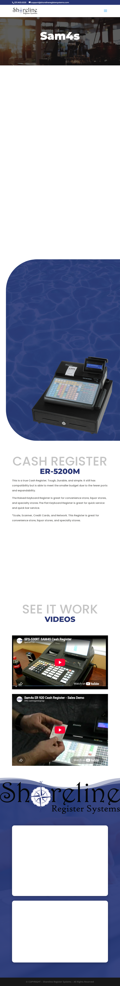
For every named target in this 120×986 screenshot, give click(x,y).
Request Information (48, 340)
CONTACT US (102, 65)
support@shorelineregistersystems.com (41, 939)
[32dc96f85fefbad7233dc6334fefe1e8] (72, 434)
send (96, 889)
